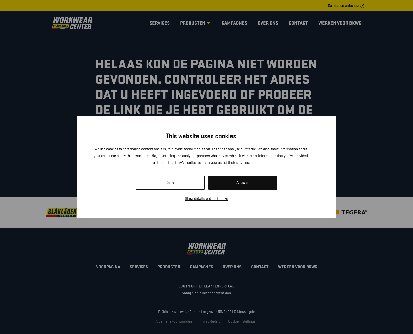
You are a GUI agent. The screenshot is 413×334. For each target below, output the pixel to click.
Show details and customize (206, 199)
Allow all (243, 183)
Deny (170, 183)
